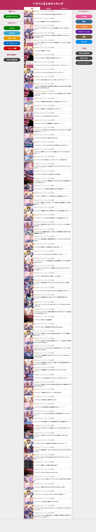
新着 (32, 8)
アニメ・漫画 (12, 48)
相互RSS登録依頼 (12, 60)
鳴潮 (83, 37)
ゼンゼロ (84, 26)
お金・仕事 (12, 38)
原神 (83, 21)
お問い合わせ (84, 58)
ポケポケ (84, 42)
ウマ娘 (84, 16)
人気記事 (48, 8)
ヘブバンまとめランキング (48, 3)
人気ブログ (64, 8)
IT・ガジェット (12, 43)
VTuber (12, 33)
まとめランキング (12, 16)
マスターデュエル (84, 32)
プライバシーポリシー (84, 63)
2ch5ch (12, 28)
